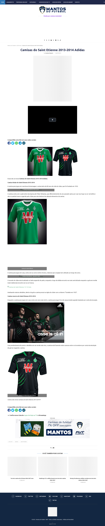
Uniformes (19, 45)
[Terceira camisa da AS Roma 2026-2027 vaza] (22, 466)
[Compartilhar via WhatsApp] (16, 143)
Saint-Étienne (24, 441)
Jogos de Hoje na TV (44, 2)
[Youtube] (51, 40)
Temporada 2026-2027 (21, 2)
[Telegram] (55, 40)
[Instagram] (48, 40)
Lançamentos (10, 2)
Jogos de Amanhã (68, 2)
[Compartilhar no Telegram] (20, 143)
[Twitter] (46, 40)
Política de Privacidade (68, 519)
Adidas (16, 441)
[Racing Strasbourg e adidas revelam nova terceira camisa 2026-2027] (82, 466)
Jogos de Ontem (56, 2)
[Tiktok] (60, 40)
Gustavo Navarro (49, 53)
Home (2, 2)
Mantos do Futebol (12, 45)
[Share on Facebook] (50, 447)
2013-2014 (10, 441)
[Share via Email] (53, 447)
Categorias (33, 2)
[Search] (104, 2)
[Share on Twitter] (51, 447)
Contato (77, 2)
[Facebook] (44, 40)
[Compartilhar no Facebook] (9, 143)
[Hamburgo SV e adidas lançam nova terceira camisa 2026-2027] (52, 466)
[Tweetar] (12, 143)
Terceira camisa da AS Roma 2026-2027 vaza (22, 478)
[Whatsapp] (53, 40)
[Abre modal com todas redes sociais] (23, 143)
